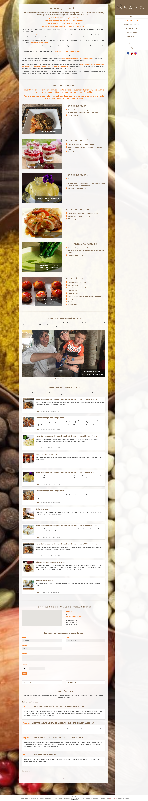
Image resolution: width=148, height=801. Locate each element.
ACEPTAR (75, 799)
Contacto (131, 44)
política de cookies (113, 798)
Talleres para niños (131, 32)
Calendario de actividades (132, 40)
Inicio (131, 16)
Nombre (24, 637)
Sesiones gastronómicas (131, 20)
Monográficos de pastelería (131, 24)
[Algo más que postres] (131, 4)
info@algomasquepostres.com (73, 616)
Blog (131, 48)
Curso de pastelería (131, 28)
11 (71, 378)
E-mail (67, 637)
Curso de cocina (131, 36)
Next (59, 119)
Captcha (24, 664)
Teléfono (24, 645)
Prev (24, 119)
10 (70, 378)
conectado (36, 773)
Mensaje (24, 653)
